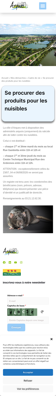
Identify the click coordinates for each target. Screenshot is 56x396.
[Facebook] (4, 262)
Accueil (4, 78)
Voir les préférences (28, 388)
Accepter (28, 372)
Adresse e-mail (15, 295)
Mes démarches (18, 78)
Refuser (28, 380)
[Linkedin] (10, 262)
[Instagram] (21, 262)
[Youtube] (15, 262)
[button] (51, 339)
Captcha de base (16, 305)
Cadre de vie (34, 78)
